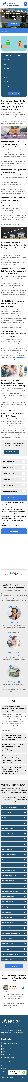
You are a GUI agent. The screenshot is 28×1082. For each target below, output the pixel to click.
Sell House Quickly (7, 912)
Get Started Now (11, 452)
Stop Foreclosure (7, 886)
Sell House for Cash (7, 828)
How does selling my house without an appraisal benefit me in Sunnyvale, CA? (12, 737)
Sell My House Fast (7, 812)
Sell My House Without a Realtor (11, 859)
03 (10, 666)
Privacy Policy (6, 1054)
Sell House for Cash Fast (9, 1052)
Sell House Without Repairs (9, 928)
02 (10, 637)
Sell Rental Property (7, 922)
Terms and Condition (8, 1057)
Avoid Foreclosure (7, 839)
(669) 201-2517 (14, 24)
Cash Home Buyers (7, 818)
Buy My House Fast (7, 865)
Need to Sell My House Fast (9, 854)
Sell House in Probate (8, 880)
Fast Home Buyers (7, 917)
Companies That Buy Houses (10, 954)
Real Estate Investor (7, 901)
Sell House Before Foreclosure (10, 891)
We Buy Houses (6, 823)
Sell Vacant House (7, 938)
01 (10, 607)
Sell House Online (7, 959)
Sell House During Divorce (9, 875)
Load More (14, 966)
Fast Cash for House (8, 1049)
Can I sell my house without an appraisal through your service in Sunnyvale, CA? (13, 708)
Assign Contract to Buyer (10, 1043)
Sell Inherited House (7, 844)
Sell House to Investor (9, 1046)
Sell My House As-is (7, 833)
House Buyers (6, 907)
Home (2, 29)
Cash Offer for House (8, 896)
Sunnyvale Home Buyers (19, 1078)
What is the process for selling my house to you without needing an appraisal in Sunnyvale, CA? (13, 748)
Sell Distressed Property (9, 870)
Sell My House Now (7, 849)
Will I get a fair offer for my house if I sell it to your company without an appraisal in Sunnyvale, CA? (13, 770)
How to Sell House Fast (8, 943)
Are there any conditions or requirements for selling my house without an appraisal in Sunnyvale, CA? (12, 759)
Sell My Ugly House (7, 949)
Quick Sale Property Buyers (9, 807)
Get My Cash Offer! (14, 93)
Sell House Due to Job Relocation (11, 933)
